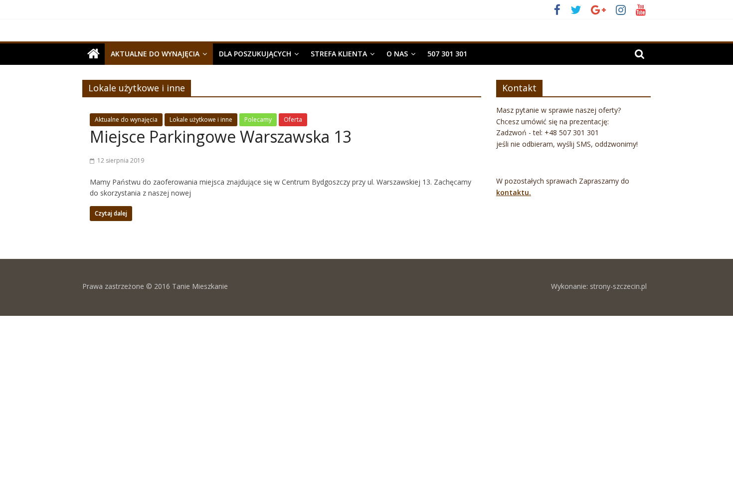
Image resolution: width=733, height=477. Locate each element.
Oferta (293, 119)
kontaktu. (513, 192)
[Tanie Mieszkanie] (93, 53)
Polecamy (258, 119)
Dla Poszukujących (255, 53)
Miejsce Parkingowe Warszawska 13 (221, 136)
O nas (397, 53)
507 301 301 (447, 53)
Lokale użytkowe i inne (201, 119)
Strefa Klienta (339, 53)
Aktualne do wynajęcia (155, 53)
